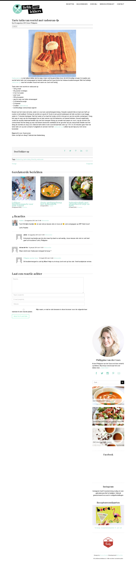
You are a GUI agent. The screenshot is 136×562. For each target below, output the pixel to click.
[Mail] (87, 150)
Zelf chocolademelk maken (102, 442)
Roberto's (19, 159)
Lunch (14, 26)
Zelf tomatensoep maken (101, 401)
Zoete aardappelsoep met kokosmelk (51, 203)
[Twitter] (70, 150)
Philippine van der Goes (30, 258)
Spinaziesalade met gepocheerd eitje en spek (79, 204)
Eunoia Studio (104, 555)
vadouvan (40, 159)
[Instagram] (108, 373)
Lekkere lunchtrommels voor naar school (22, 204)
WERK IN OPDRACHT (107, 4)
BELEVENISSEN (82, 4)
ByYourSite (120, 555)
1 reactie (51, 205)
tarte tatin (26, 159)
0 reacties (24, 207)
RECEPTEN (70, 4)
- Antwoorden (45, 220)
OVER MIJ (93, 4)
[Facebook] (64, 150)
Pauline (21, 220)
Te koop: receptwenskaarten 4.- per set (108, 528)
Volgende (89, 164)
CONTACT (120, 4)
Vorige (14, 164)
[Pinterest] (75, 150)
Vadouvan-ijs (16, 78)
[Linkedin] (81, 150)
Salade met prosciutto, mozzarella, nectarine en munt (109, 423)
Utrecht (33, 159)
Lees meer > (105, 368)
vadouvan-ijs (16, 82)
